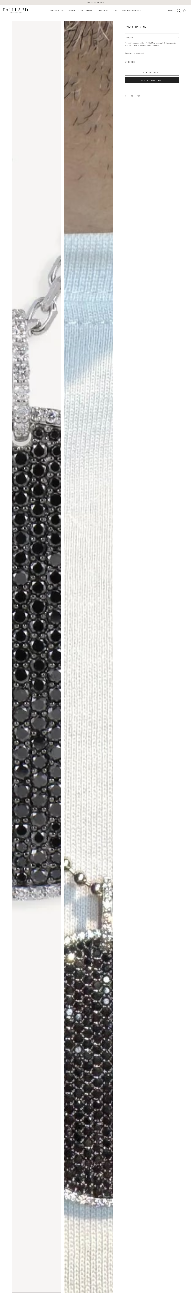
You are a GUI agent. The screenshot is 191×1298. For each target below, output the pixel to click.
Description (129, 38)
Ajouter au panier (152, 72)
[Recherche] (179, 11)
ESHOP (115, 11)
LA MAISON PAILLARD (56, 11)
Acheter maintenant (152, 80)
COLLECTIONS (102, 11)
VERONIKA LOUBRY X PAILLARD (80, 11)
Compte (170, 11)
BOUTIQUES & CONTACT (131, 11)
